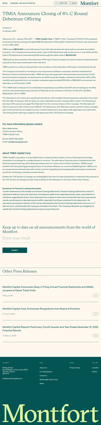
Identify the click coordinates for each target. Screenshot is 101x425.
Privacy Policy (75, 368)
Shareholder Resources (49, 379)
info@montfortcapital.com (12, 378)
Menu (5, 3)
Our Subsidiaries (46, 372)
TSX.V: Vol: (65, 3)
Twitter (94, 372)
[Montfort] (90, 3)
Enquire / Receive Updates (22, 3)
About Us (43, 368)
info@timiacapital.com (18, 141)
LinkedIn (95, 368)
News (42, 383)
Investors (43, 375)
